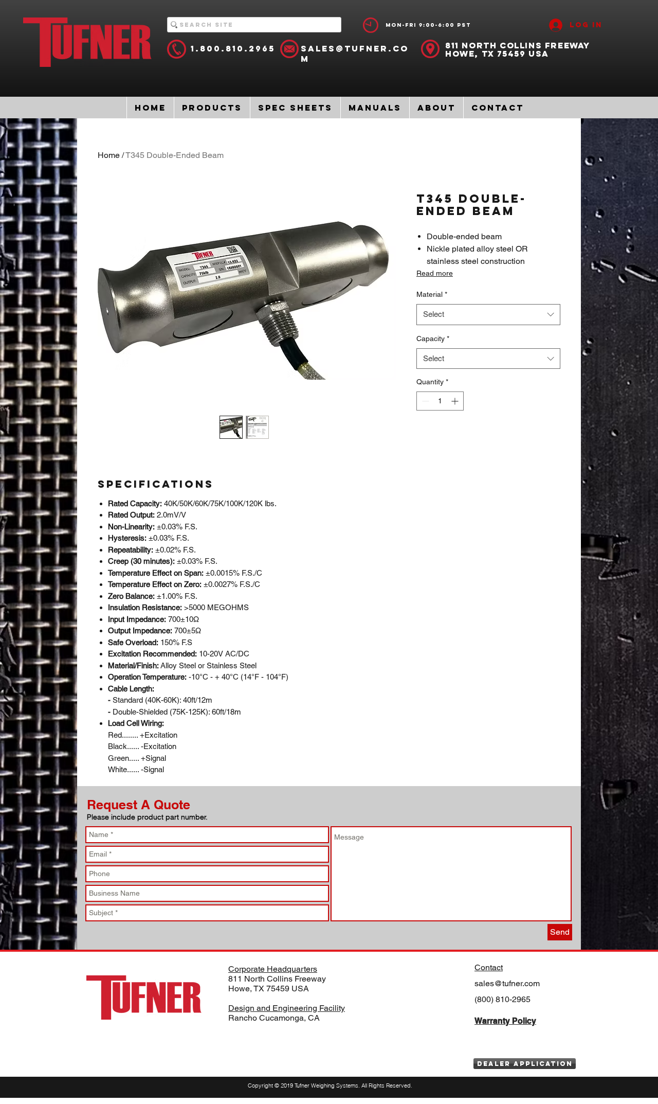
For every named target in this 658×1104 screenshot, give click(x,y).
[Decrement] (424, 401)
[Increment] (455, 401)
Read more (434, 273)
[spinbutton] (440, 401)
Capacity (432, 338)
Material (431, 294)
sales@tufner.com (507, 983)
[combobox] (488, 314)
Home (109, 155)
